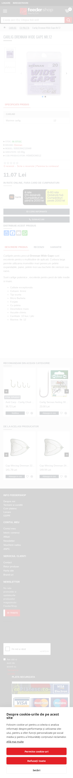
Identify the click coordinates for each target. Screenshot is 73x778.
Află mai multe (15, 741)
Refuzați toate (36, 761)
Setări (36, 770)
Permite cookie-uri (37, 751)
